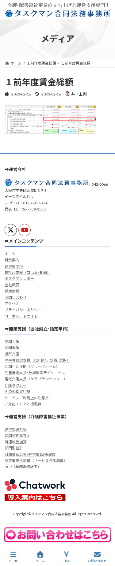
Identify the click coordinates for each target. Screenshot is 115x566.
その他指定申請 (17, 391)
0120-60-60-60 (35, 203)
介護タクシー (16, 385)
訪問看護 (12, 347)
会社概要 (12, 285)
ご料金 (66, 561)
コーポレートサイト (21, 316)
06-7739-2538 (34, 209)
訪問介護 (12, 341)
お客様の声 (14, 266)
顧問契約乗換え (17, 435)
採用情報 (12, 291)
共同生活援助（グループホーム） (32, 366)
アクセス (12, 303)
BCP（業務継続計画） (23, 466)
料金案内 (12, 260)
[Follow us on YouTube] (24, 230)
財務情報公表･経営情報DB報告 (30, 454)
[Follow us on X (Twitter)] (11, 230)
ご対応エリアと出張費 (23, 404)
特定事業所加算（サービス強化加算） (36, 460)
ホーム (10, 253)
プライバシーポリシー (23, 309)
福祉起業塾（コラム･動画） (28, 272)
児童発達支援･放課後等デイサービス (35, 373)
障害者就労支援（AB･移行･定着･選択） (37, 360)
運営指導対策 (16, 429)
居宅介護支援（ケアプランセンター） (36, 379)
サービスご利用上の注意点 (27, 397)
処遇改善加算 (16, 442)
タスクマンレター (19, 278)
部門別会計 (14, 448)
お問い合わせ (16, 297)
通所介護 (12, 354)
